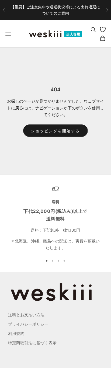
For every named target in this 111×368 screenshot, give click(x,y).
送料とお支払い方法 (26, 314)
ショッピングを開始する (55, 131)
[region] (55, 218)
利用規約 (16, 333)
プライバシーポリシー (28, 324)
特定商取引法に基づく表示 (32, 342)
